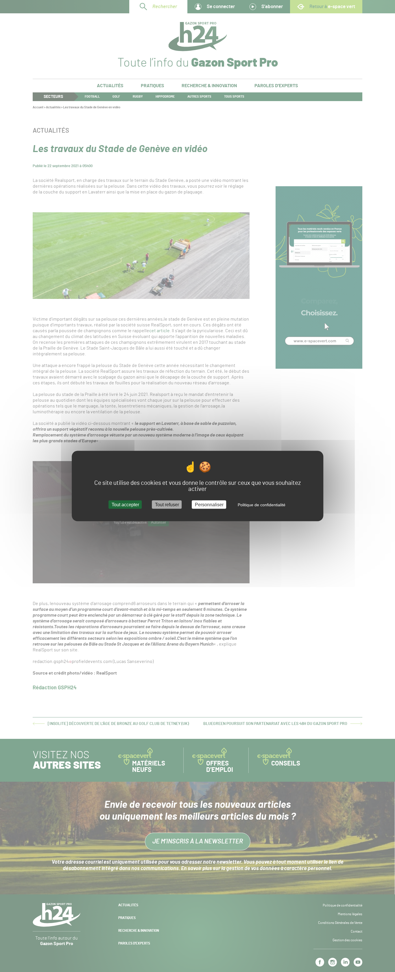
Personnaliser (209, 504)
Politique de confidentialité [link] (261, 504)
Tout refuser (167, 504)
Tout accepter (125, 504)
